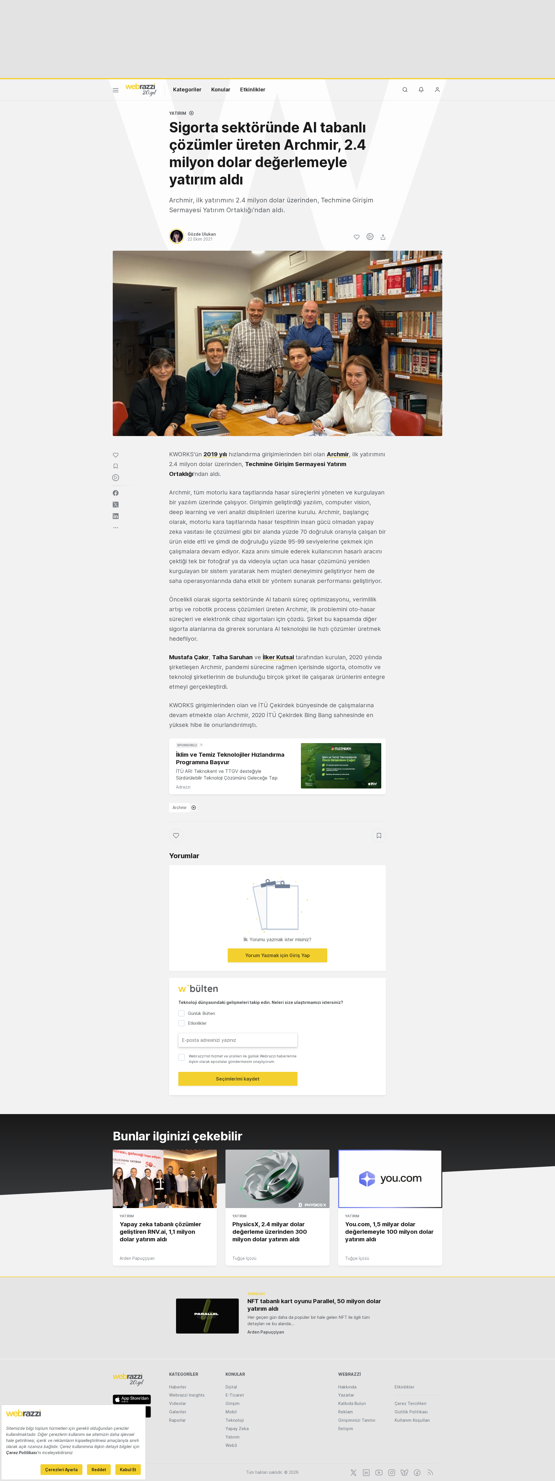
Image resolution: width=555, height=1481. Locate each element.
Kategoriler (187, 89)
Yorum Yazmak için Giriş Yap (277, 955)
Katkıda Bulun (352, 1403)
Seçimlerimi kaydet (238, 1079)
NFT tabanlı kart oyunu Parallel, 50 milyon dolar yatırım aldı (314, 1305)
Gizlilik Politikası (411, 1411)
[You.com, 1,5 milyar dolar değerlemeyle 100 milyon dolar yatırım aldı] (390, 1179)
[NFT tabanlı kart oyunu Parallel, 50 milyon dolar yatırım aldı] (207, 1316)
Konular (220, 89)
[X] (352, 1472)
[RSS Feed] (429, 1472)
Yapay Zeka (237, 1428)
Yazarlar (346, 1395)
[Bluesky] (403, 1472)
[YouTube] (378, 1472)
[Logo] (141, 89)
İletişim (345, 1428)
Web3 (231, 1445)
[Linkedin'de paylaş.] (116, 516)
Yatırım (177, 113)
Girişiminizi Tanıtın (356, 1420)
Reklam (345, 1411)
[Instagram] (391, 1472)
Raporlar (177, 1420)
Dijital (231, 1386)
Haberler (177, 1386)
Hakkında (347, 1386)
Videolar (177, 1403)
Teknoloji (234, 1420)
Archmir (180, 807)
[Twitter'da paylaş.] (116, 504)
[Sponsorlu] (341, 765)
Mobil (231, 1411)
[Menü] (116, 91)
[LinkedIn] (365, 1472)
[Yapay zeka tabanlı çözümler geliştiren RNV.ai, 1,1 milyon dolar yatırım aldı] (165, 1179)
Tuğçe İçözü (244, 1258)
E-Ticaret (234, 1395)
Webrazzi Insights (187, 1395)
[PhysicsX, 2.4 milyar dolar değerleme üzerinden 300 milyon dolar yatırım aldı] (277, 1179)
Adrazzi (183, 786)
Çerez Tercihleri (410, 1403)
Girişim (232, 1403)
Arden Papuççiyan (137, 1258)
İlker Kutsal (278, 657)
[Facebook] (416, 1472)
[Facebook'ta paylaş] (116, 493)
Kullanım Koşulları (412, 1420)
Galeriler (177, 1411)
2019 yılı (215, 454)
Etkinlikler (252, 89)
